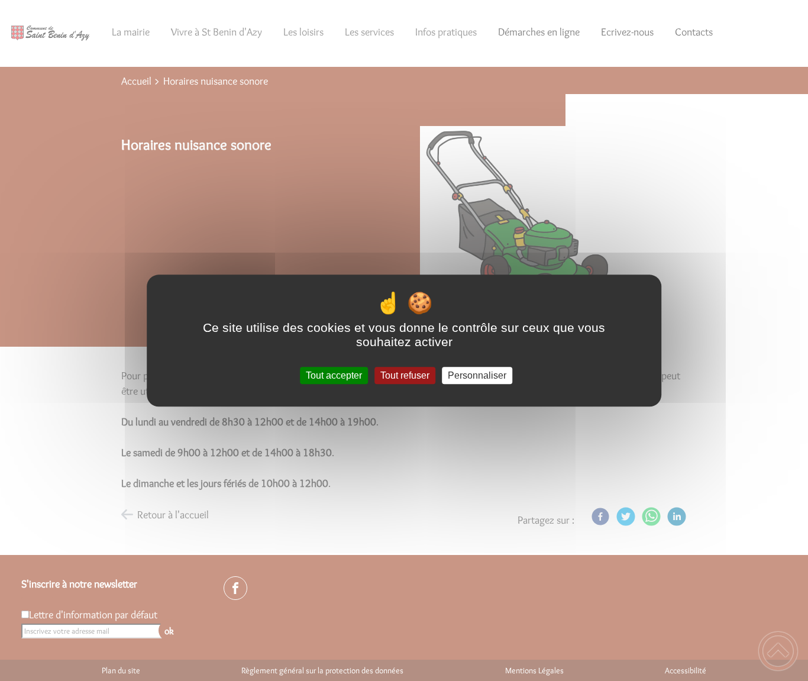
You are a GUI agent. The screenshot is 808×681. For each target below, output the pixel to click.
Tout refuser (404, 375)
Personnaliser (477, 375)
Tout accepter (334, 375)
